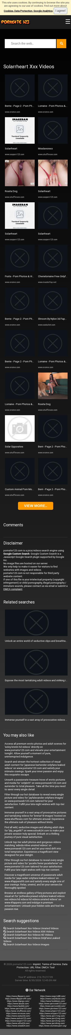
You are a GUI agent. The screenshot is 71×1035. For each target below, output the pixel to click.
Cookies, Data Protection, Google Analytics (28, 11)
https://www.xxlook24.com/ (18, 1026)
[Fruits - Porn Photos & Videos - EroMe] (20, 270)
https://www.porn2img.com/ (53, 1018)
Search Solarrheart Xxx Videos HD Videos (29, 934)
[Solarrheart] (20, 142)
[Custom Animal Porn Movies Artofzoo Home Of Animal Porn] (20, 483)
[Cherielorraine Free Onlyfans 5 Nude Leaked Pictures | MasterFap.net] (53, 270)
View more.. (35, 506)
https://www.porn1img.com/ (53, 1016)
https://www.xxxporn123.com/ (18, 1021)
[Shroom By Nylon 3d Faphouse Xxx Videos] (53, 313)
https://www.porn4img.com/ (53, 1023)
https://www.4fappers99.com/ (18, 998)
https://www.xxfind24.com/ (18, 1023)
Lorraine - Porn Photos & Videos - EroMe (27, 404)
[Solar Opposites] (20, 441)
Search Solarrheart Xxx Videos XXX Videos (30, 931)
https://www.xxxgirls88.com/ (53, 996)
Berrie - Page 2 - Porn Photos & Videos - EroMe (31, 106)
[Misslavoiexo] (53, 142)
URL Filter (35, 967)
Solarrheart (11, 148)
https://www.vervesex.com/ (18, 1013)
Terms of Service (51, 964)
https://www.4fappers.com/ (18, 996)
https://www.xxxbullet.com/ (18, 1016)
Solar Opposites (14, 446)
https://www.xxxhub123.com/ (18, 1018)
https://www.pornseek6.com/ (53, 1006)
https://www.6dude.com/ (18, 1003)
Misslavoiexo (45, 148)
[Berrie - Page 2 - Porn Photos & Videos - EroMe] (20, 100)
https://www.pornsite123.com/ (18, 1008)
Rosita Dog (11, 191)
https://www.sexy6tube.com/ (53, 998)
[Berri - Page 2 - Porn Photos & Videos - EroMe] (53, 441)
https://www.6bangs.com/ (18, 1001)
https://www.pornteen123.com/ (52, 1008)
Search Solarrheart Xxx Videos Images (27, 944)
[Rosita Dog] (20, 185)
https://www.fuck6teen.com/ (52, 1001)
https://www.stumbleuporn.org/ (53, 1026)
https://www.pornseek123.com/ (53, 1003)
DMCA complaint (12, 589)
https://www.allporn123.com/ (53, 1011)
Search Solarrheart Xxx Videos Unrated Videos (32, 928)
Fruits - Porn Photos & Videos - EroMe (26, 276)
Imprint (37, 964)
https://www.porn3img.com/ (53, 1021)
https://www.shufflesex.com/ (18, 1011)
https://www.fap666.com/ (18, 1006)
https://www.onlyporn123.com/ (52, 1013)
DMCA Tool (48, 967)
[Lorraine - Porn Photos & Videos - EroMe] (20, 398)
